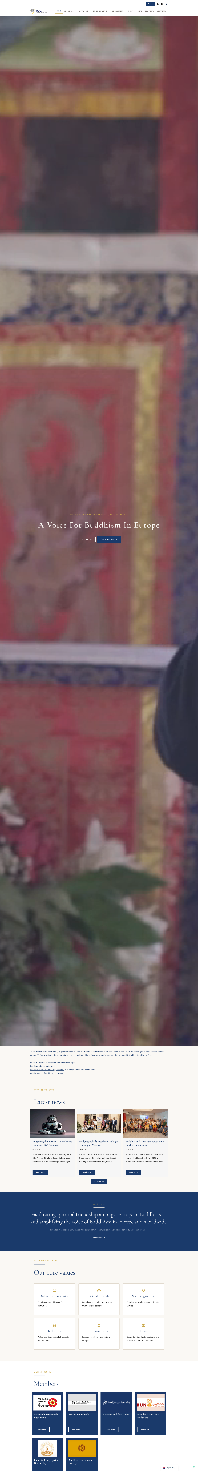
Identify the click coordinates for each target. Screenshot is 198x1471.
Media (130, 11)
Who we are (69, 11)
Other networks (100, 11)
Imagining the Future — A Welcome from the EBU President (52, 1143)
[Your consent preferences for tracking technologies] (194, 1467)
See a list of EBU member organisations (47, 1069)
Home (59, 11)
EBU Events (149, 11)
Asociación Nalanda (78, 1414)
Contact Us (161, 11)
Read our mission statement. (42, 1066)
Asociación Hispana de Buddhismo (46, 1416)
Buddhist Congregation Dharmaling (46, 1461)
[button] (150, 4)
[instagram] (162, 4)
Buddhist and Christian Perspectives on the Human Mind (145, 1143)
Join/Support (117, 11)
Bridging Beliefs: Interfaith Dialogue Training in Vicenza (98, 1143)
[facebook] (158, 4)
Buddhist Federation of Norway (80, 1461)
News (140, 11)
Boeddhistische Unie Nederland (148, 1416)
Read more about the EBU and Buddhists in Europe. (52, 1062)
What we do (83, 11)
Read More (40, 1172)
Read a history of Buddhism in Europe (46, 1073)
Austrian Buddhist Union (116, 1414)
